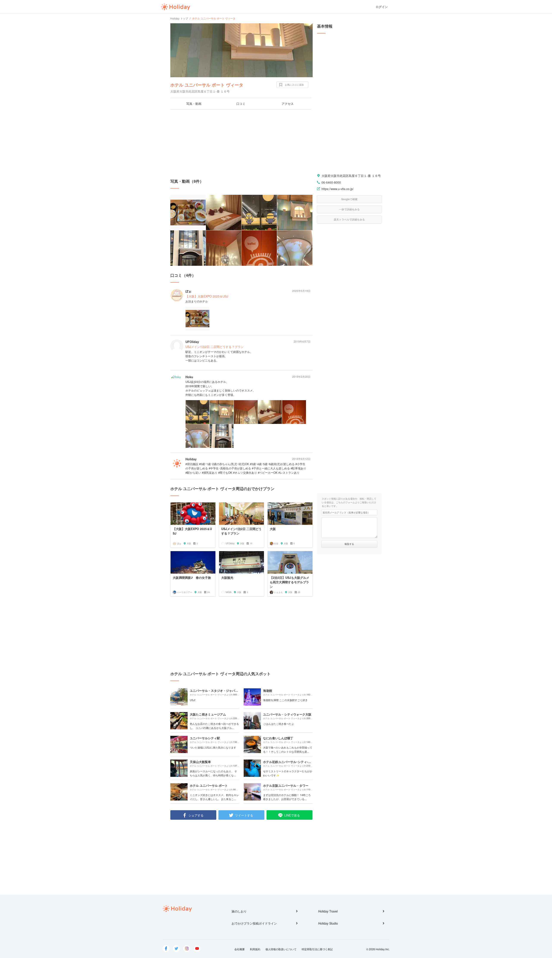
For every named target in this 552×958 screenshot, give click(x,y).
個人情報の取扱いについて (280, 949)
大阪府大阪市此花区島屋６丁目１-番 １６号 (351, 175)
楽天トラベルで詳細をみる (349, 219)
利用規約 (255, 949)
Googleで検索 (349, 199)
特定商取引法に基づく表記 (317, 949)
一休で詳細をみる (349, 209)
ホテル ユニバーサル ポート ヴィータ (206, 85)
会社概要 (239, 949)
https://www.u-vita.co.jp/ (337, 189)
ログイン (382, 7)
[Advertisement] (241, 144)
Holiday (175, 6)
